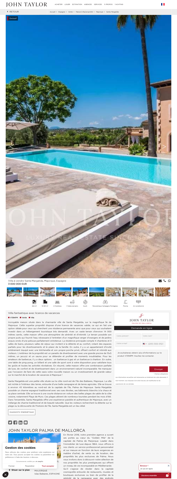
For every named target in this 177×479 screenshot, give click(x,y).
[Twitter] (10, 422)
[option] (88, 146)
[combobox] (144, 344)
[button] (5, 475)
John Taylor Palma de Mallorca (46, 430)
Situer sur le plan (20, 470)
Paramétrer (29, 466)
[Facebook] (15, 422)
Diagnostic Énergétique (22, 412)
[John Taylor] (26, 4)
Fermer (12, 466)
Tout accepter (48, 466)
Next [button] (164, 146)
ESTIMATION (77, 4)
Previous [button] (11, 146)
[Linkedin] (21, 422)
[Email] (26, 422)
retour (14, 11)
